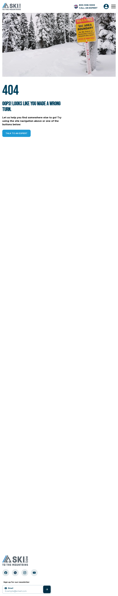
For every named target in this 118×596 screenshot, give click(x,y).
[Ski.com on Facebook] (5, 572)
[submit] (47, 589)
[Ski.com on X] (15, 572)
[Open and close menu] (113, 6)
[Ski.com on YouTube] (34, 572)
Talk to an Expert (16, 133)
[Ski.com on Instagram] (24, 572)
